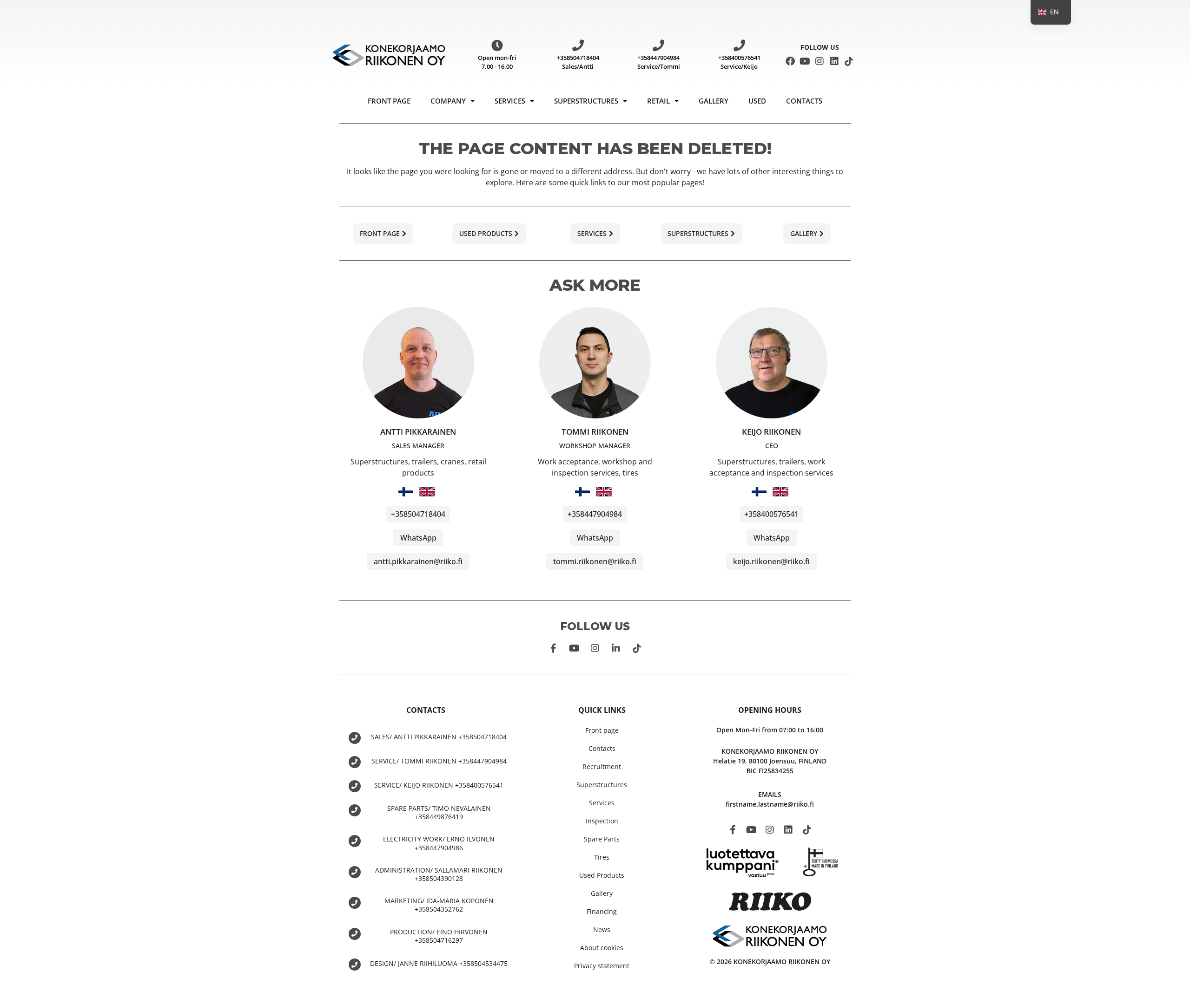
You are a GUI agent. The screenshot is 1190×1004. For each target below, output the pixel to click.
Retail (658, 100)
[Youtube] (805, 61)
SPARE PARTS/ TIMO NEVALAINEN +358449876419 (439, 812)
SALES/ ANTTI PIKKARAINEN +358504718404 (439, 736)
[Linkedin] (834, 61)
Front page (389, 100)
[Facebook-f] (553, 648)
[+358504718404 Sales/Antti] (578, 45)
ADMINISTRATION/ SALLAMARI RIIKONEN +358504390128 (438, 874)
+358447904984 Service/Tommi (658, 62)
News (601, 929)
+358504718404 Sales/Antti (578, 62)
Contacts (804, 100)
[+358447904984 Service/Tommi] (658, 45)
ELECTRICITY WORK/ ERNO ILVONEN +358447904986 (439, 843)
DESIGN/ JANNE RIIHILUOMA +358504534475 (439, 963)
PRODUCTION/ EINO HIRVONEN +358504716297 (439, 936)
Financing (602, 911)
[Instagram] (819, 61)
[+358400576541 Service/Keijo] (739, 45)
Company (448, 100)
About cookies (601, 947)
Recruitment (601, 766)
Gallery (713, 100)
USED (757, 100)
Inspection (602, 820)
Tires (601, 857)
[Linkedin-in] (616, 648)
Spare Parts (602, 838)
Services (510, 100)
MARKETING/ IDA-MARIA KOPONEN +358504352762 (439, 904)
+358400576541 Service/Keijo (739, 62)
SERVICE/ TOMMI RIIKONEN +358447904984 (439, 760)
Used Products (601, 875)
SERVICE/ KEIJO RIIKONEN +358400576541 (438, 785)
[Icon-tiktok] (848, 61)
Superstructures (586, 100)
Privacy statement (601, 965)
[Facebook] (790, 61)
